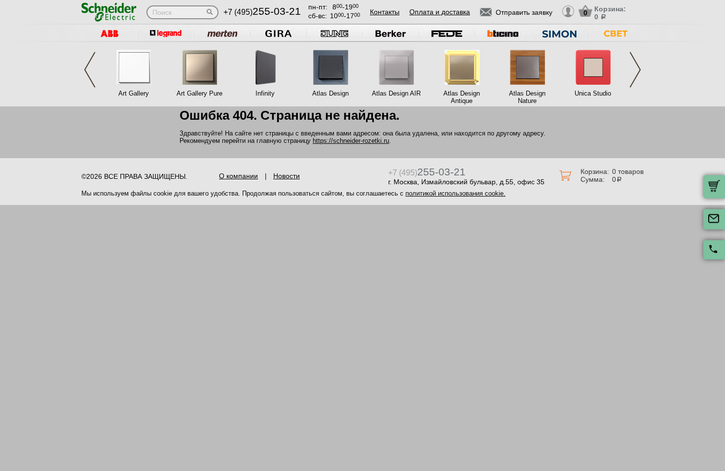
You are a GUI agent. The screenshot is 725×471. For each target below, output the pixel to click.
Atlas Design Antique (461, 97)
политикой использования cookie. (455, 193)
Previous (90, 70)
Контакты (384, 12)
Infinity (265, 93)
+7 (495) (262, 12)
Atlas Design (330, 93)
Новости (286, 176)
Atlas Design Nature (527, 97)
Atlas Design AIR (396, 93)
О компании (238, 176)
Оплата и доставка (439, 12)
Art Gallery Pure (199, 93)
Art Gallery (133, 93)
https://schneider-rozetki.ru (351, 140)
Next (635, 70)
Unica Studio (593, 93)
